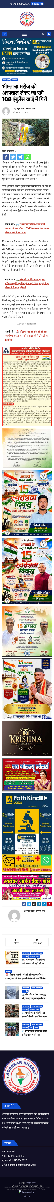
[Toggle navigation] (24, 34)
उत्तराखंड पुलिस (34, 956)
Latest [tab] (15, 943)
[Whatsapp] (27, 157)
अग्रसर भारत (30, 1183)
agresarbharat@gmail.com (22, 1165)
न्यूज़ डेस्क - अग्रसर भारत (26, 108)
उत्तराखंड (14, 80)
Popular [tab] (37, 943)
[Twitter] (13, 157)
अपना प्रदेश (6, 80)
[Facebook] (6, 157)
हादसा (36, 1028)
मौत (31, 1028)
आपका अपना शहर (37, 953)
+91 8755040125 (18, 1160)
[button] (43, 34)
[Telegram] (20, 157)
